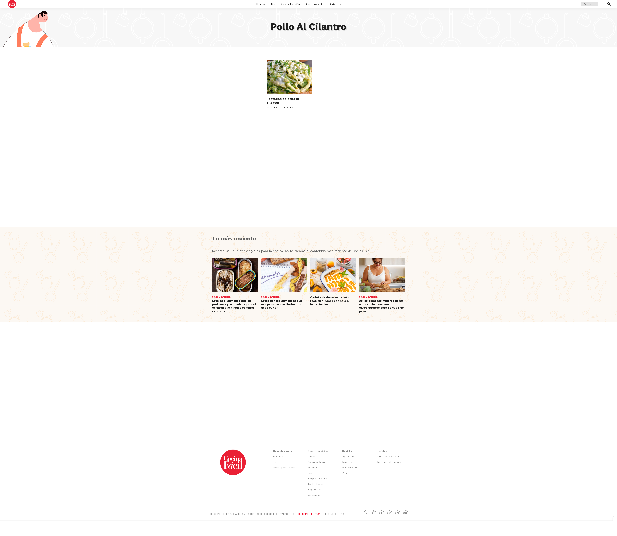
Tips (273, 4)
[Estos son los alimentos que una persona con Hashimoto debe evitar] (284, 275)
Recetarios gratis (314, 4)
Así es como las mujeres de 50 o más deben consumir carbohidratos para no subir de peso (381, 306)
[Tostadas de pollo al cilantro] (289, 77)
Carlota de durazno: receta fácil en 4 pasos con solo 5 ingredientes (329, 301)
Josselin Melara (291, 107)
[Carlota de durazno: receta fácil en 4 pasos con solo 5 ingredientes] (333, 275)
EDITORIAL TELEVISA (308, 514)
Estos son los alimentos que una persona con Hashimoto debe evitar (281, 304)
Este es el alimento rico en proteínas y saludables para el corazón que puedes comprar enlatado (234, 306)
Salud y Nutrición (290, 4)
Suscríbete (589, 4)
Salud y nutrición (221, 297)
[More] (341, 4)
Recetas (260, 4)
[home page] (12, 4)
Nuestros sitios (318, 451)
